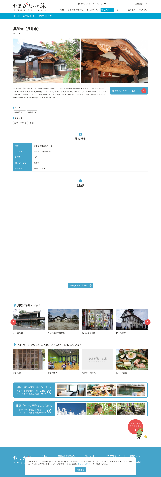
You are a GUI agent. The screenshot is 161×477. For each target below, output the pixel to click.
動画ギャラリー (136, 456)
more (15, 310)
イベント (120, 9)
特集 (62, 9)
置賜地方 (18, 112)
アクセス (143, 9)
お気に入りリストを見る (135, 424)
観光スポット (107, 9)
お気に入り (85, 4)
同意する (80, 469)
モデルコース (92, 9)
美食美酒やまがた (75, 9)
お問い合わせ (136, 462)
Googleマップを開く (79, 285)
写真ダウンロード (113, 456)
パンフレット (89, 456)
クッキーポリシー (85, 464)
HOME (16, 16)
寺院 (31, 123)
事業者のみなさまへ (66, 456)
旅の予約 (131, 9)
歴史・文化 (19, 123)
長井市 (30, 112)
